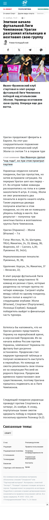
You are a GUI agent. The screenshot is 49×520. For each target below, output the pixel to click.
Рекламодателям (32, 442)
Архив (27, 467)
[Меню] (5, 3)
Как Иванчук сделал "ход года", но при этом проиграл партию (24, 161)
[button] (8, 49)
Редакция (7, 447)
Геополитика (24, 9)
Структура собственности (13, 468)
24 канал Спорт (9, 13)
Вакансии (7, 463)
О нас (5, 442)
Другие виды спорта (26, 13)
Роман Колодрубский (18, 43)
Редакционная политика (13, 451)
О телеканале (8, 455)
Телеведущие (8, 459)
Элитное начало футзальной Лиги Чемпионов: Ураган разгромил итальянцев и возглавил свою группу (41, 13)
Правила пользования (34, 447)
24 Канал (7, 9)
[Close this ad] (47, 504)
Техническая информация (30, 458)
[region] (24, 513)
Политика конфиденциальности (34, 452)
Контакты (29, 463)
